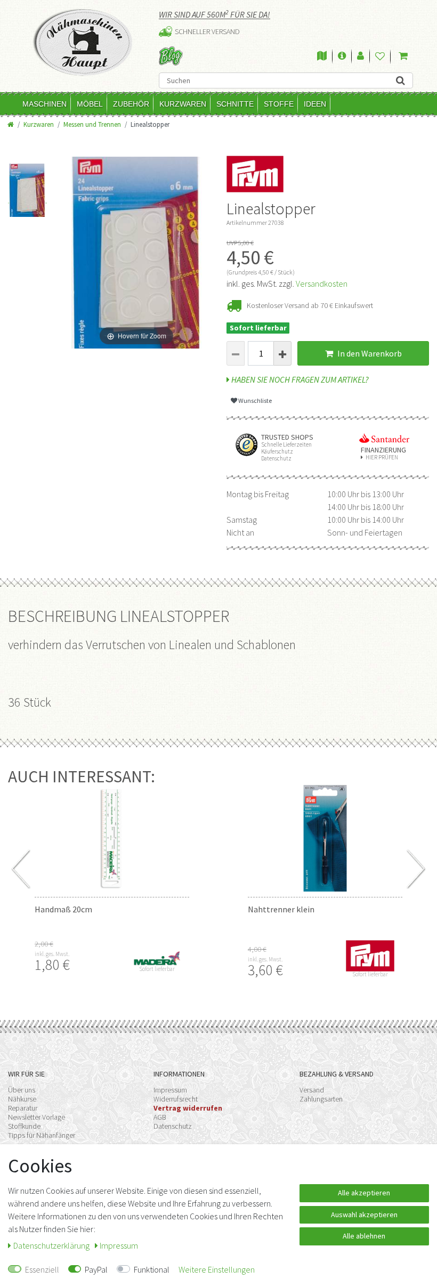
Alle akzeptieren (364, 1192)
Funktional (151, 1269)
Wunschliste (254, 400)
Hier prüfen (382, 457)
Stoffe (279, 104)
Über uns (21, 1090)
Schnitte (235, 104)
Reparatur (22, 1108)
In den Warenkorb (369, 353)
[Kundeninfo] (342, 56)
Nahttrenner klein (281, 909)
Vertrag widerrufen (187, 1108)
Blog (171, 56)
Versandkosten (321, 283)
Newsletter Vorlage (36, 1117)
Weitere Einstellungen (217, 1269)
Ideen (315, 104)
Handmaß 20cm (63, 909)
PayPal (96, 1269)
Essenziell (42, 1269)
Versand (312, 1090)
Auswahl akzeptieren (364, 1214)
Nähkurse (22, 1099)
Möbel (90, 104)
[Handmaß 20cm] (112, 838)
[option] (27, 184)
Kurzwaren (182, 104)
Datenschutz (172, 1126)
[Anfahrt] (322, 56)
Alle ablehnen (364, 1236)
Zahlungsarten (321, 1099)
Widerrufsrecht (175, 1099)
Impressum (170, 1090)
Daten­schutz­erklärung (52, 1245)
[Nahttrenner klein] (325, 838)
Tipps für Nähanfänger (41, 1135)
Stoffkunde (24, 1126)
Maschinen (44, 104)
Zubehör (131, 104)
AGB (159, 1117)
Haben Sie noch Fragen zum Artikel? (299, 379)
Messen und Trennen (92, 124)
